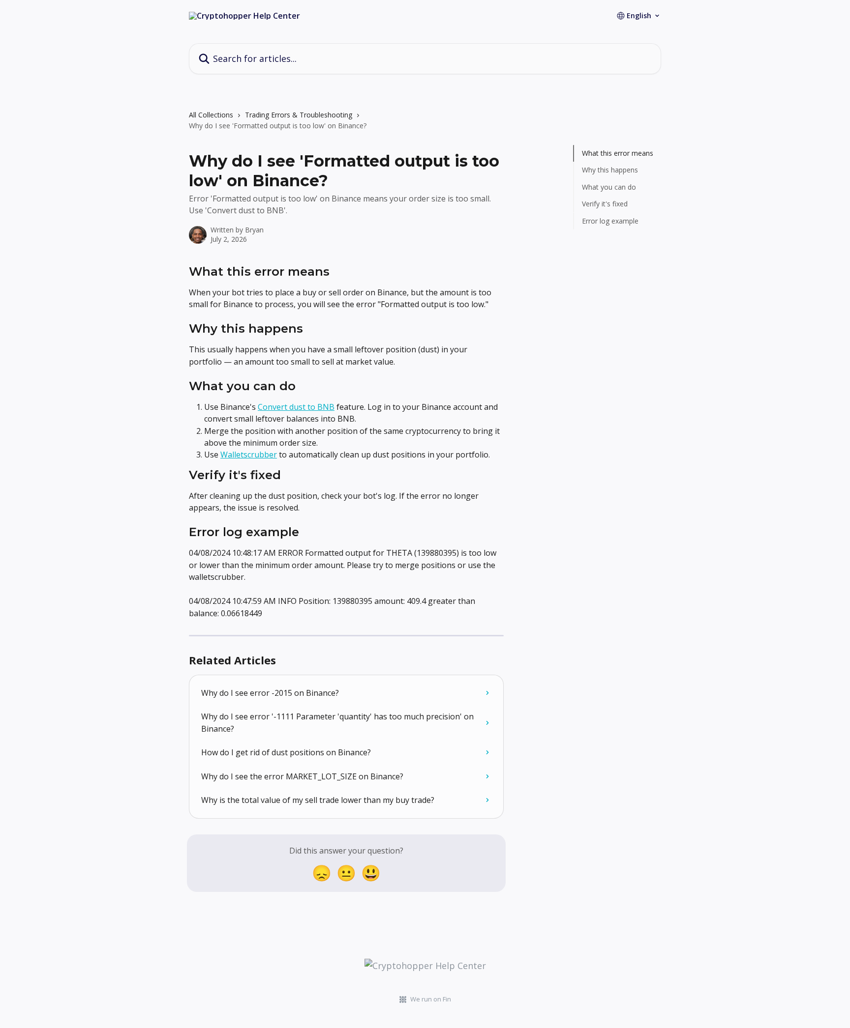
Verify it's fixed (605, 203)
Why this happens (610, 169)
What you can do (609, 187)
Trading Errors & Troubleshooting (298, 114)
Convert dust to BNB (296, 406)
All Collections (211, 114)
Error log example (610, 220)
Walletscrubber (248, 454)
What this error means (617, 153)
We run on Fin (430, 999)
